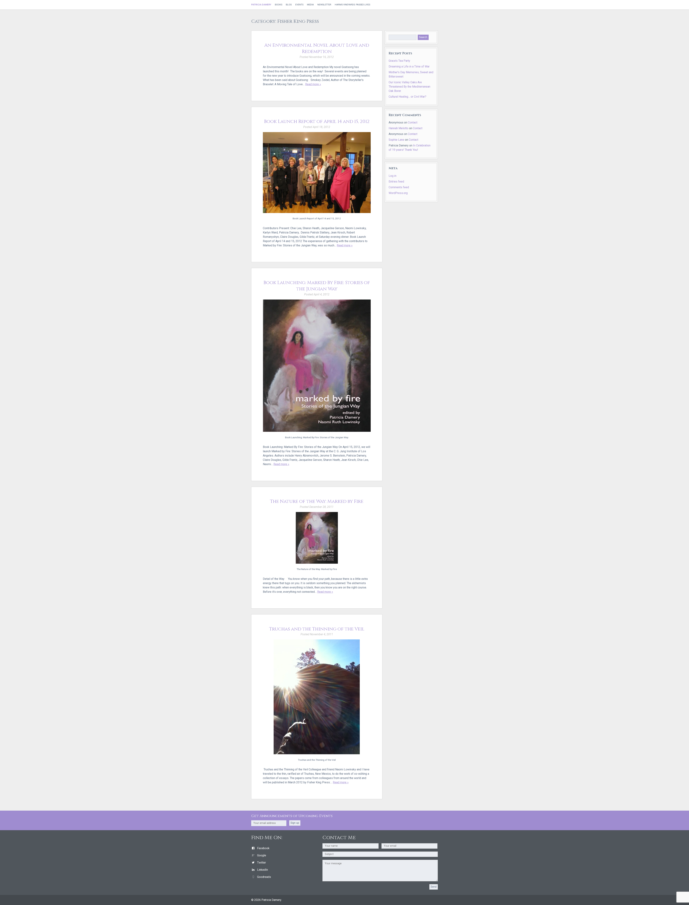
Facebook (263, 848)
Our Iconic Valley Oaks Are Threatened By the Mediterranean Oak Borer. (409, 87)
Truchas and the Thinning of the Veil (316, 629)
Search (423, 37)
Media (310, 5)
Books (278, 5)
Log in (392, 175)
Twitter (261, 862)
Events (299, 5)
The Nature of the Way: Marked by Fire (316, 501)
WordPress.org (398, 193)
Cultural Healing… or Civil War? (407, 96)
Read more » (313, 84)
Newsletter (324, 5)
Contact (412, 122)
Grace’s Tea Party (399, 60)
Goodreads (264, 877)
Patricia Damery (261, 4)
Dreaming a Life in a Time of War (409, 66)
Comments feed (399, 187)
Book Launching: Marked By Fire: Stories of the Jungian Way (316, 286)
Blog (289, 5)
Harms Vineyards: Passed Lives (352, 5)
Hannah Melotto (398, 128)
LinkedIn (262, 869)
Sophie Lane (396, 139)
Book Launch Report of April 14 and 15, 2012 (316, 121)
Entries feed (396, 181)
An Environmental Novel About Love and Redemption (316, 48)
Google (261, 855)
